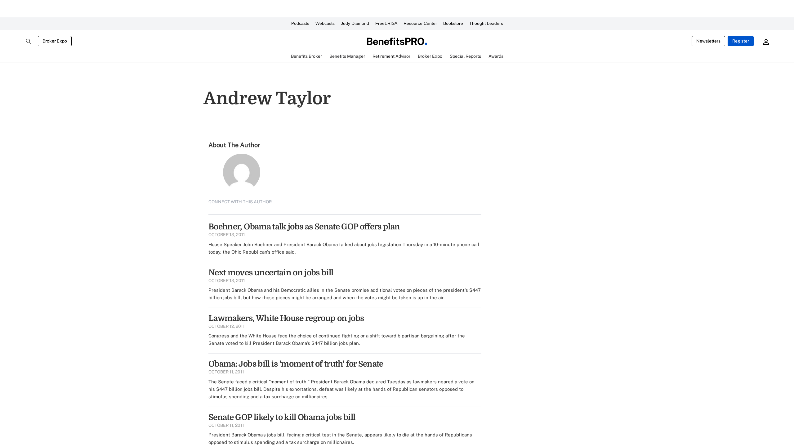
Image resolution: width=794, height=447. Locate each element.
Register (740, 40)
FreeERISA (386, 23)
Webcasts (325, 23)
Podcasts (300, 23)
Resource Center (420, 23)
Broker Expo (54, 40)
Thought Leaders (486, 23)
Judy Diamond (355, 23)
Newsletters (708, 40)
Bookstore (453, 23)
